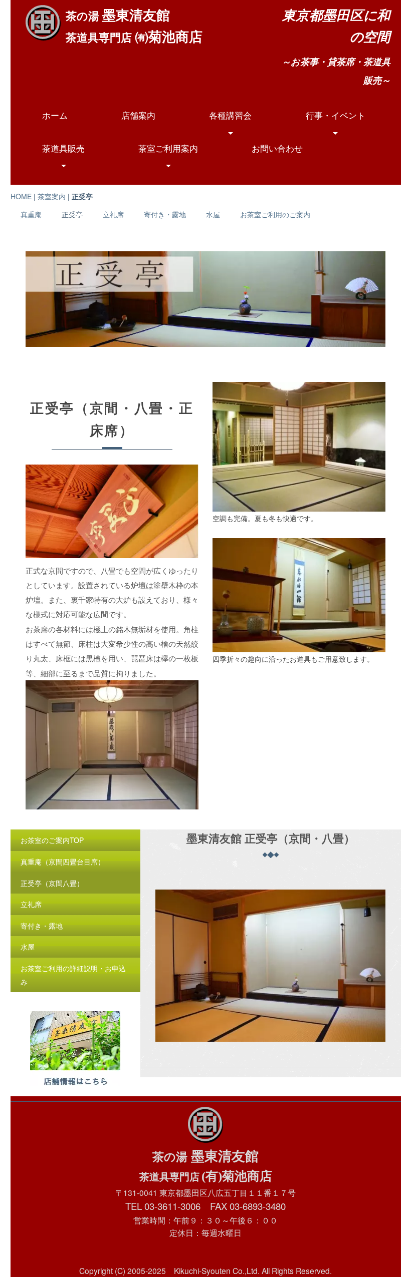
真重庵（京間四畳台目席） (63, 862)
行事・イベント (335, 115)
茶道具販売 (63, 148)
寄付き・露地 (165, 214)
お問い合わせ (277, 148)
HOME (21, 196)
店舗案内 (138, 115)
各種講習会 (230, 115)
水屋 (213, 214)
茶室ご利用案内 (168, 148)
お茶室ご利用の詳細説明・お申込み (73, 975)
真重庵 (31, 214)
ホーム (55, 115)
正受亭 (72, 214)
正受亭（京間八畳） (52, 883)
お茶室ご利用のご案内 (275, 214)
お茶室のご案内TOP (52, 840)
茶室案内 (52, 196)
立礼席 (113, 214)
